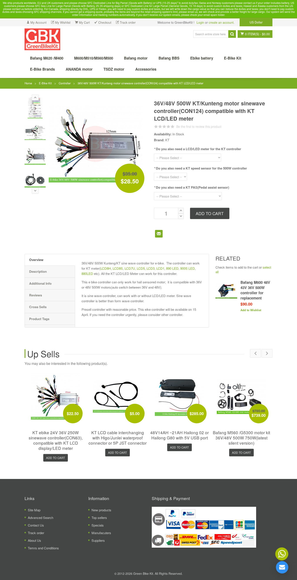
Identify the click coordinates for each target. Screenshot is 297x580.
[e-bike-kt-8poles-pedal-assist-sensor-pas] (35, 180)
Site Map (34, 510)
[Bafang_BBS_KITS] (42, 39)
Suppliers (98, 540)
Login (200, 22)
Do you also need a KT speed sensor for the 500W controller (200, 168)
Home (28, 83)
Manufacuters (101, 532)
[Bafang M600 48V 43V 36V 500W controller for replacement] (226, 290)
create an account (221, 22)
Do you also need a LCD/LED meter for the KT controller (197, 148)
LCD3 (151, 268)
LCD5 (141, 268)
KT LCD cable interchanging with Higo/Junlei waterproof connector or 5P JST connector (117, 437)
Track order (36, 532)
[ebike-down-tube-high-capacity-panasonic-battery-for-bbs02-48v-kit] (179, 396)
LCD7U (130, 268)
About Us (34, 540)
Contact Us (36, 525)
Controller (65, 83)
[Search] (232, 34)
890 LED (172, 268)
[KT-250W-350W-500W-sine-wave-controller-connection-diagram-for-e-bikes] (35, 108)
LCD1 (160, 268)
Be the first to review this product (198, 126)
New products (101, 510)
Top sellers (99, 517)
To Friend (159, 234)
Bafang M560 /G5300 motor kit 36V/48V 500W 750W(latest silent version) (241, 437)
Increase (181, 210)
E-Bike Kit (45, 83)
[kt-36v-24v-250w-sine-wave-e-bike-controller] (55, 396)
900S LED (187, 268)
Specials (98, 525)
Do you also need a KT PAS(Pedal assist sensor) (191, 187)
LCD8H (105, 268)
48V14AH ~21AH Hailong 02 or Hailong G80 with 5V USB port (179, 434)
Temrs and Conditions (43, 548)
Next (267, 353)
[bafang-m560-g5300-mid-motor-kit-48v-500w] (241, 396)
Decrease (181, 216)
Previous (255, 353)
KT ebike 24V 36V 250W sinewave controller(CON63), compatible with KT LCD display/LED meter (56, 440)
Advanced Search (40, 517)
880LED (87, 273)
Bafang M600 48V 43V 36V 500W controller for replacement (255, 290)
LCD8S (118, 268)
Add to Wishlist (250, 310)
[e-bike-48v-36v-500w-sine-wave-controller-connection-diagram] (35, 132)
